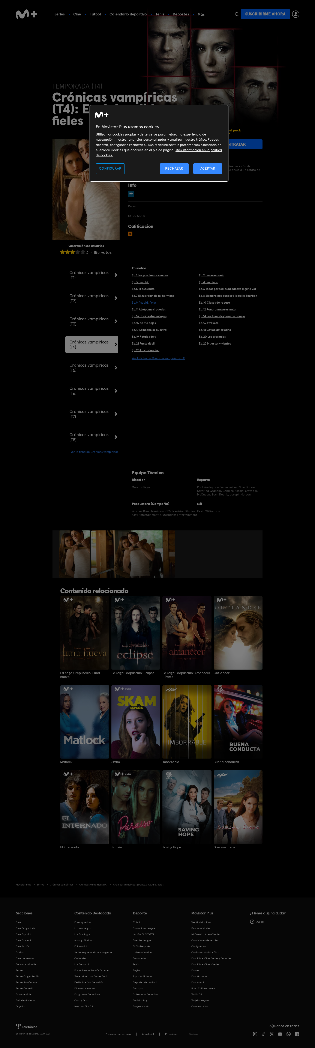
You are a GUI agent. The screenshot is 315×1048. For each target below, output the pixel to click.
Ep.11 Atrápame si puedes (149, 309)
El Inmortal (80, 946)
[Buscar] (236, 14)
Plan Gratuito (199, 976)
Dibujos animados (84, 988)
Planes (195, 970)
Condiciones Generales (204, 940)
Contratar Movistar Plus (205, 952)
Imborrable (170, 762)
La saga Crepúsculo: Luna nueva (80, 675)
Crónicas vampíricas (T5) (89, 368)
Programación (141, 1006)
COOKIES (193, 1034)
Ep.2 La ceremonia (211, 275)
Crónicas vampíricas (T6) (89, 391)
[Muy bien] (83, 252)
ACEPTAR (207, 168)
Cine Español (23, 934)
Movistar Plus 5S (83, 1006)
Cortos (20, 952)
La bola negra (82, 928)
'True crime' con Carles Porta (91, 976)
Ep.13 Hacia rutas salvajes (149, 316)
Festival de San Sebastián (89, 982)
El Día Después (141, 946)
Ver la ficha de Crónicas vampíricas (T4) (158, 358)
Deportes (181, 14)
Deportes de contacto (145, 982)
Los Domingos (82, 934)
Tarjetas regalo (200, 1000)
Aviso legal (148, 1034)
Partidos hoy (140, 1000)
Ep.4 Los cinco (208, 282)
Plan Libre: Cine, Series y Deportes (211, 958)
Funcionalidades (200, 928)
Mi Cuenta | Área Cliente (205, 934)
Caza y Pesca (81, 1000)
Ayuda (260, 921)
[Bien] (77, 252)
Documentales (24, 994)
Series (59, 14)
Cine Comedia (24, 940)
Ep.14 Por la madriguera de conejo (222, 316)
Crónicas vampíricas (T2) (89, 298)
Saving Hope (171, 847)
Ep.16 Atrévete (209, 323)
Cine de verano (25, 958)
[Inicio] (26, 14)
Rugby (136, 970)
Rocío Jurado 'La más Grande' (91, 970)
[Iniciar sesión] (295, 14)
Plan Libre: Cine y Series (205, 964)
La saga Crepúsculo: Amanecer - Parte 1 (186, 675)
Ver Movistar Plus (201, 922)
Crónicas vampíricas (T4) (89, 344)
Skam (115, 762)
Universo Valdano (143, 952)
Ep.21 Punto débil (143, 343)
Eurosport (138, 988)
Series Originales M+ (27, 976)
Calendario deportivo (128, 14)
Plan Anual (197, 982)
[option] (75, 554)
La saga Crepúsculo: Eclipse (132, 673)
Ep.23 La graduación (145, 350)
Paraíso (117, 847)
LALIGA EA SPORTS (143, 934)
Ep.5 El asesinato (143, 289)
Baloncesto (139, 958)
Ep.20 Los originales (212, 336)
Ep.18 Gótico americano (215, 329)
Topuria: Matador (143, 976)
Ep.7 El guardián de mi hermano (153, 295)
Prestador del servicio (118, 1034)
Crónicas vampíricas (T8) (89, 437)
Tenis (159, 14)
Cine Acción (23, 946)
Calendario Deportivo (145, 994)
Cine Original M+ (25, 928)
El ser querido (82, 922)
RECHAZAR (174, 168)
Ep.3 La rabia (140, 282)
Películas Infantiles (27, 964)
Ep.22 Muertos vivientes (215, 343)
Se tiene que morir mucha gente (93, 952)
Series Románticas (26, 982)
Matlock (66, 762)
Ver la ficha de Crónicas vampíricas (94, 451)
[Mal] (67, 252)
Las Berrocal (81, 964)
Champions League (144, 928)
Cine (77, 14)
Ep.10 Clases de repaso (214, 302)
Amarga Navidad (83, 940)
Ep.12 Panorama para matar (218, 309)
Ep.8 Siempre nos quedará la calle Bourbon (228, 295)
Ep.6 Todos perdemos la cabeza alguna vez (227, 289)
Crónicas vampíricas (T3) (89, 321)
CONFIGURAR (110, 168)
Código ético (198, 946)
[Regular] (72, 252)
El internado (69, 847)
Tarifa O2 (196, 994)
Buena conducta (226, 762)
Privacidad (171, 1034)
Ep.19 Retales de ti (144, 336)
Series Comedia (25, 988)
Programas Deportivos (87, 994)
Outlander (222, 673)
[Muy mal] (62, 252)
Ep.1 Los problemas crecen (150, 275)
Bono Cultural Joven (203, 988)
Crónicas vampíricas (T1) (89, 275)
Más (201, 14)
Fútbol (95, 14)
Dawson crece (224, 847)
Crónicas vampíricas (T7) (89, 414)
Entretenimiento (25, 1000)
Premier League (142, 940)
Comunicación (199, 1006)
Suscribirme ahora (265, 14)
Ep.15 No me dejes (144, 323)
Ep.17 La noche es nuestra (149, 329)
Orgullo (20, 1006)
